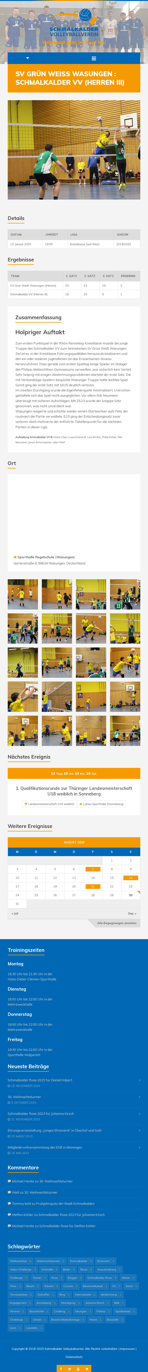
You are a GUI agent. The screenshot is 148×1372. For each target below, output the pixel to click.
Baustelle (115, 1319)
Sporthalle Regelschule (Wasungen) (46, 557)
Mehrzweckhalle (20, 1004)
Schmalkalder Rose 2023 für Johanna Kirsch (41, 1114)
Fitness (103, 1311)
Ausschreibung (109, 1269)
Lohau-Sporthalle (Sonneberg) (103, 804)
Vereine (17, 1311)
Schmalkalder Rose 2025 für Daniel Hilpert (40, 1080)
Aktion (128, 1278)
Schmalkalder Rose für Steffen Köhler (67, 1226)
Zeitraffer (45, 1294)
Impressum (127, 1349)
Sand (131, 1286)
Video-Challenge (23, 1269)
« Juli (15, 913)
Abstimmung (111, 1294)
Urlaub (39, 1319)
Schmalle (49, 1269)
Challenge (18, 1278)
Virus (15, 1286)
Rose (56, 1278)
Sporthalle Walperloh (24, 1055)
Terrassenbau (21, 1294)
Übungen (83, 1311)
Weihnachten (20, 1261)
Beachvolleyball (95, 1286)
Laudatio (34, 1328)
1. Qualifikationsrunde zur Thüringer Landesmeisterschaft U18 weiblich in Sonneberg (74, 791)
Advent (51, 1286)
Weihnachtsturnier (50, 1261)
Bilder (69, 1269)
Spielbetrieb (125, 1311)
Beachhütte (38, 1311)
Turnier (39, 1278)
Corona (70, 1286)
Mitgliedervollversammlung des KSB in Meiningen (45, 1147)
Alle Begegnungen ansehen (116, 923)
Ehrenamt (105, 1261)
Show (86, 1269)
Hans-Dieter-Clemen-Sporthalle (32, 979)
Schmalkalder (81, 1261)
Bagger (75, 1278)
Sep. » (132, 913)
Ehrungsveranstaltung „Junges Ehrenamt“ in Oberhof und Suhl (54, 1130)
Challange (18, 1319)
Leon (15, 1328)
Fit (116, 1286)
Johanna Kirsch (97, 1303)
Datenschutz (74, 1357)
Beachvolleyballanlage (67, 1319)
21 (93, 886)
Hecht (95, 1319)
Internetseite (85, 1294)
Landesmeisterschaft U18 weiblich (51, 804)
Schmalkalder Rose (101, 1278)
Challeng (62, 1311)
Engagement (20, 1303)
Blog (64, 1294)
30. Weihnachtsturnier (24, 1097)
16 (130, 878)
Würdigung (70, 1303)
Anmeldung (46, 1303)
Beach (32, 1286)
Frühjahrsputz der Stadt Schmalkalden (65, 1204)
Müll (119, 1303)
